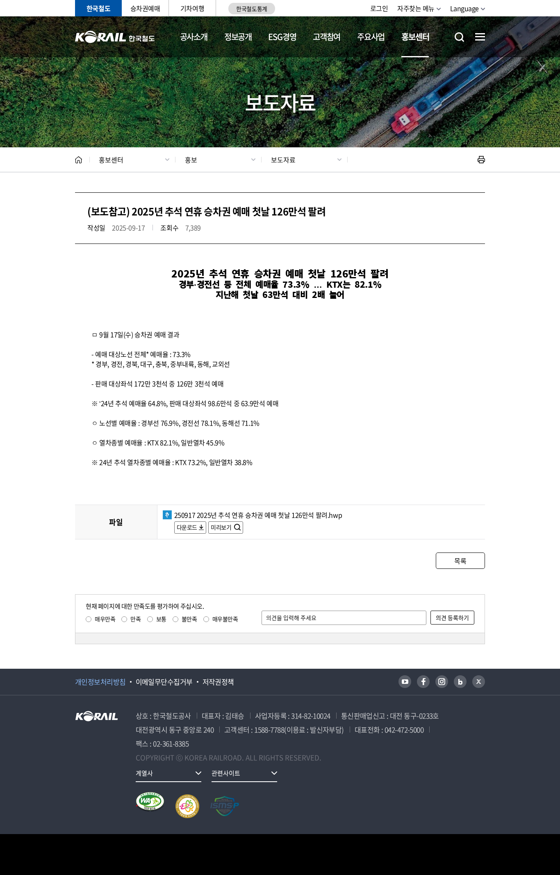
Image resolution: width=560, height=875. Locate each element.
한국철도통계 (251, 9)
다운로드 (187, 527)
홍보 (191, 160)
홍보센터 (415, 37)
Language (464, 8)
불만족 (189, 619)
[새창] (404, 681)
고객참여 (326, 37)
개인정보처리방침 (100, 682)
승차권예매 (145, 8)
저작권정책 (218, 682)
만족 (135, 619)
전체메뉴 (480, 37)
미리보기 (221, 527)
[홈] (78, 159)
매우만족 (105, 619)
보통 (161, 619)
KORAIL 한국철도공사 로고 (115, 37)
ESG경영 (282, 37)
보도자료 (283, 160)
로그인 (379, 8)
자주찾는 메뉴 (416, 8)
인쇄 (481, 159)
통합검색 (459, 37)
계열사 (144, 773)
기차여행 (192, 8)
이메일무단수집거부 (164, 682)
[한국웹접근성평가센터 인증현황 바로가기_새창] (150, 806)
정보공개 (238, 37)
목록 (460, 561)
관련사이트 (226, 773)
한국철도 (98, 8)
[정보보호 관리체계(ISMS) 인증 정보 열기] (224, 806)
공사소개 (193, 37)
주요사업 (371, 37)
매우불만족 (225, 619)
